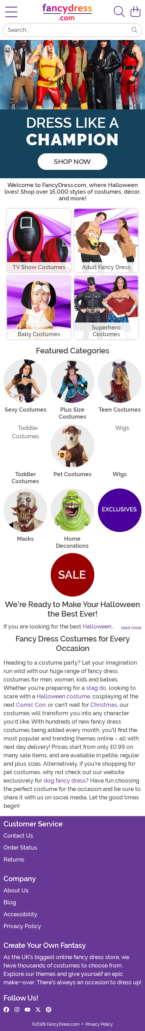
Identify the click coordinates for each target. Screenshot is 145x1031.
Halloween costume (63, 696)
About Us (16, 890)
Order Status (20, 847)
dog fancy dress (65, 780)
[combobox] (65, 30)
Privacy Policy (22, 926)
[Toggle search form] (119, 12)
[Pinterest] (48, 1010)
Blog (10, 902)
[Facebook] (6, 1010)
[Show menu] (11, 12)
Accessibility (20, 914)
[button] (135, 12)
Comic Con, (31, 704)
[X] (38, 1010)
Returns (14, 859)
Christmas (103, 704)
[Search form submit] (134, 30)
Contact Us (18, 835)
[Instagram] (17, 1010)
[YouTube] (27, 1010)
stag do (96, 688)
